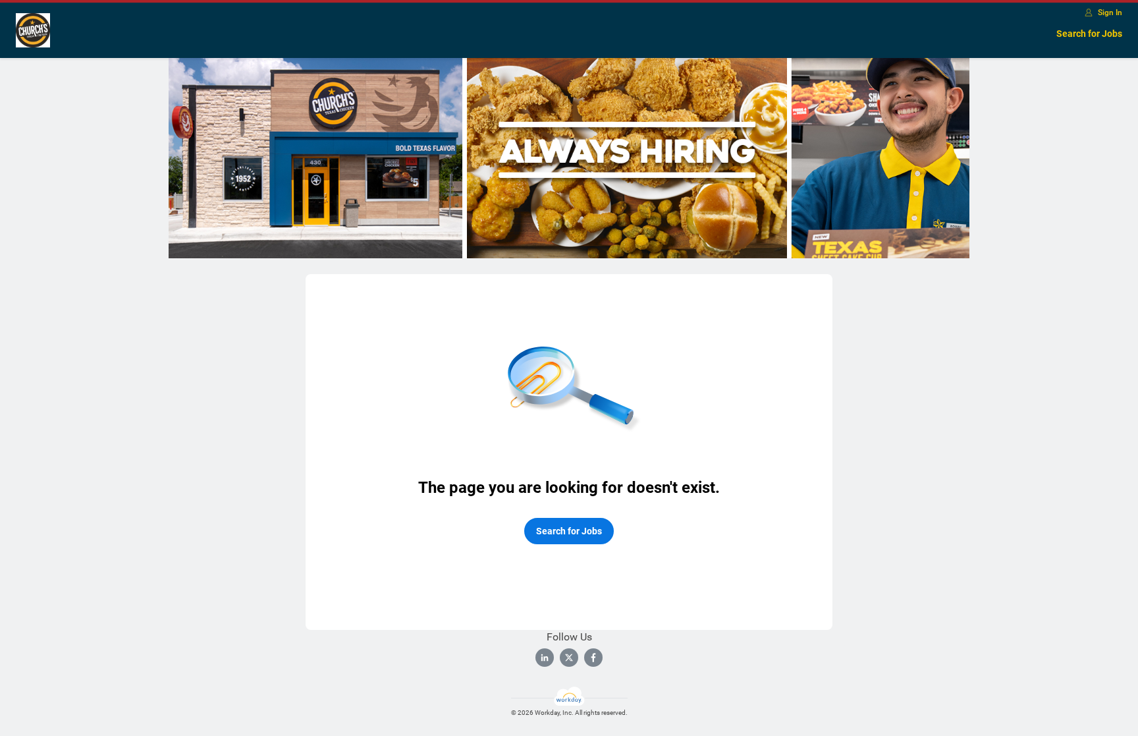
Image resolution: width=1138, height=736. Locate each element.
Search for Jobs (1089, 33)
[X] (569, 657)
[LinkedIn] (544, 657)
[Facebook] (593, 657)
